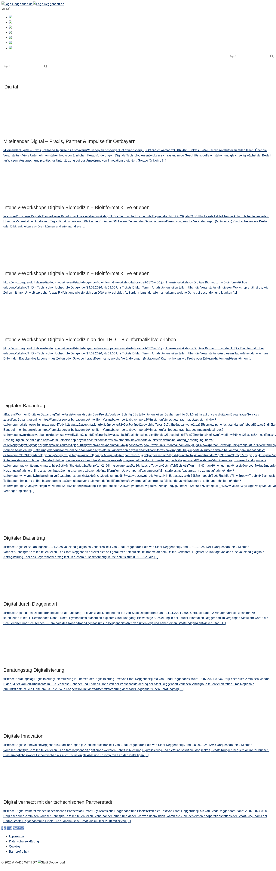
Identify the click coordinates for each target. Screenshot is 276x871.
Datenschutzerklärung (24, 841)
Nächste (18, 828)
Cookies (14, 846)
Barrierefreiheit (19, 851)
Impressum (16, 836)
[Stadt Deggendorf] (33, 4)
